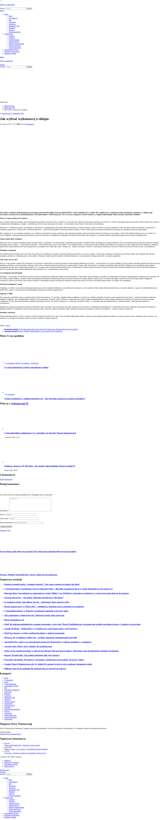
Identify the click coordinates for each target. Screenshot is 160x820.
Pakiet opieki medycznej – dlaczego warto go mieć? (22, 745)
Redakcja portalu (10, 53)
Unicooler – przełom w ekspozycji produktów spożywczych (25, 753)
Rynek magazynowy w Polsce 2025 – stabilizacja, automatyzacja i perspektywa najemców (44, 606)
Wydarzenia (8, 719)
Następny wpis (5, 530)
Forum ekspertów (15, 32)
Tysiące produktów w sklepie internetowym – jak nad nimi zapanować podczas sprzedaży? (44, 398)
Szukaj (29, 8)
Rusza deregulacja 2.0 (14, 620)
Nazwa (3, 514)
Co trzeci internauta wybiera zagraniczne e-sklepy (26, 367)
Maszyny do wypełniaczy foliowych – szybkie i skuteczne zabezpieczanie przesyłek (40, 637)
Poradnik (12, 28)
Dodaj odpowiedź (6, 479)
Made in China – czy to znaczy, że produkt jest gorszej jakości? (26, 749)
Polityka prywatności (11, 762)
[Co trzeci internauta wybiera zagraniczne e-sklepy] (82, 351)
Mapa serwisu (9, 766)
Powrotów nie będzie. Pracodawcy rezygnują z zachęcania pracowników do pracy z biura (44, 660)
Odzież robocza (14, 40)
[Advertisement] (80, 84)
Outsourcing (8, 34)
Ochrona (12, 38)
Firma (6, 14)
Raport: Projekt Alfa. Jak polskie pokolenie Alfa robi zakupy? (32, 655)
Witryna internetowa (7, 522)
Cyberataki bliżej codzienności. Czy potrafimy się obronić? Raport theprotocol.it (40, 433)
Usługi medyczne (15, 46)
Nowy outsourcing (6, 61)
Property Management (16, 44)
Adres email (5, 518)
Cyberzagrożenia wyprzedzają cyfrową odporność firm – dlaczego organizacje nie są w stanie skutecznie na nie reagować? (58, 589)
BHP (10, 16)
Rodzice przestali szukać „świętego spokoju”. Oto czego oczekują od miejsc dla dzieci (41, 584)
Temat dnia (34, 363)
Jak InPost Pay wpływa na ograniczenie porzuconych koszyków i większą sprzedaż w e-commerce (47, 642)
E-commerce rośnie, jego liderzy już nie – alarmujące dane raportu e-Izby (37, 602)
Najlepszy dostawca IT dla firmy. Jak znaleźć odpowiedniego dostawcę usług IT (39, 466)
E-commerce (13, 18)
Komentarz (4, 511)
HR (10, 20)
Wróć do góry (4, 770)
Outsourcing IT (14, 42)
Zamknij (3, 772)
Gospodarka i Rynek (11, 50)
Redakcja (7, 760)
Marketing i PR (14, 26)
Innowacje (12, 22)
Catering (12, 36)
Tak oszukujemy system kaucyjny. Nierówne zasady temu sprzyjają (34, 615)
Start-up (11, 30)
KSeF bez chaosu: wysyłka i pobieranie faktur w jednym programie (34, 633)
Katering (7, 694)
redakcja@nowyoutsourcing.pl (10, 734)
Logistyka (12, 24)
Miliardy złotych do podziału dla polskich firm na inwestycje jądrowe (35, 668)
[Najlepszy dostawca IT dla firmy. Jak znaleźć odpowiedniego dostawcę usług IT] (82, 451)
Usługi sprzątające (15, 48)
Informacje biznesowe (11, 51)
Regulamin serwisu (11, 764)
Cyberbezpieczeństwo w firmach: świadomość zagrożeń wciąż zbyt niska (36, 611)
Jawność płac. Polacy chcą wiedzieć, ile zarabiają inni (28, 646)
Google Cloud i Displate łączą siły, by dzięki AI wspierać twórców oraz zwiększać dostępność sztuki (48, 664)
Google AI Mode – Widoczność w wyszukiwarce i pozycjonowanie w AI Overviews (40, 629)
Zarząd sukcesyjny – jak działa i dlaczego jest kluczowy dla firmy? (34, 597)
